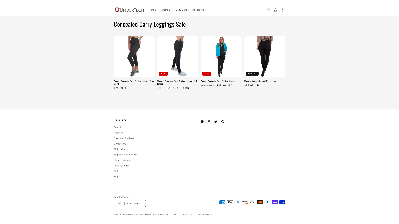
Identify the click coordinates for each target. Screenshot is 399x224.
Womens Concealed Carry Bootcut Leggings (218, 81)
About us (119, 132)
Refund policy (171, 214)
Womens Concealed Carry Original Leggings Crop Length (134, 82)
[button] (154, 10)
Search (118, 127)
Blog (116, 176)
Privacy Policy (121, 165)
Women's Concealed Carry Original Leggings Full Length (177, 82)
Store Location (122, 160)
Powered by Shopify (152, 214)
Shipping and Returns (126, 154)
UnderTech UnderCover (132, 214)
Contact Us (120, 143)
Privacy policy (186, 214)
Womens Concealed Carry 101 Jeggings (260, 81)
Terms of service (204, 214)
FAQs (116, 171)
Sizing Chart (120, 149)
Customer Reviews (124, 138)
